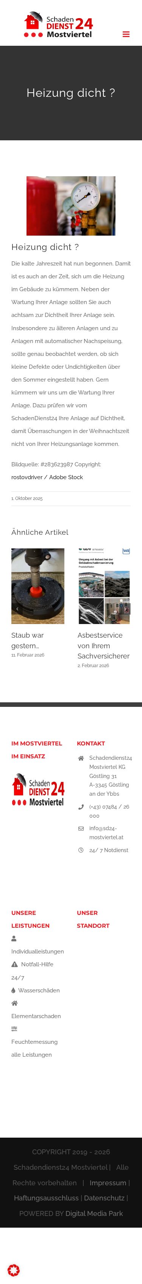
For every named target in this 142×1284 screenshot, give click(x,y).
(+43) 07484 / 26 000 (109, 811)
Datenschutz (104, 1198)
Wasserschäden (38, 990)
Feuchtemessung (34, 1042)
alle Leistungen (31, 1054)
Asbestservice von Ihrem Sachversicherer (104, 645)
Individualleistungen (37, 951)
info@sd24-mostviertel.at (106, 832)
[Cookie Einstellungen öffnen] (14, 1274)
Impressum (108, 1183)
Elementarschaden (36, 1016)
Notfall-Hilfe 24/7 (32, 971)
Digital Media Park (94, 1213)
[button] (17, 609)
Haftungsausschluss (46, 1198)
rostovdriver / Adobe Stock (47, 477)
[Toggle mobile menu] (127, 34)
